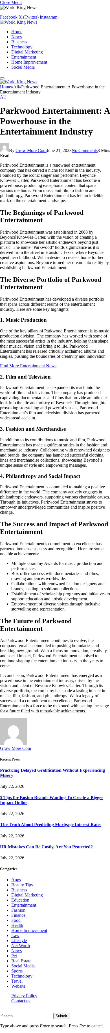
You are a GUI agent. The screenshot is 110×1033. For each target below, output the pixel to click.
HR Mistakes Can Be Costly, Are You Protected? (46, 846)
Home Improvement (29, 62)
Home (16, 31)
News (16, 36)
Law (15, 935)
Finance (18, 915)
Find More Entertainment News (28, 365)
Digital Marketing (27, 52)
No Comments (85, 150)
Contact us (20, 1000)
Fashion (18, 910)
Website (18, 986)
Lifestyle (19, 940)
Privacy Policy (24, 995)
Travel (17, 981)
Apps (16, 879)
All (3, 97)
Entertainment (23, 57)
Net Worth (20, 945)
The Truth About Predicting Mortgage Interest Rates (50, 824)
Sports (17, 971)
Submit (61, 1016)
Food (16, 920)
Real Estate (21, 960)
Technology (21, 46)
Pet (14, 955)
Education (20, 900)
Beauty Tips (22, 884)
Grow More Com (31, 150)
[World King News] (18, 22)
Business (19, 41)
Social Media (23, 67)
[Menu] (2, 78)
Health (17, 925)
